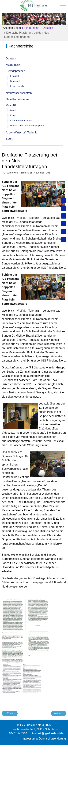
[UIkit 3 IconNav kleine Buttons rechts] (34, 747)
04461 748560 (18, 733)
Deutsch (11, 58)
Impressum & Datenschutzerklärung (44, 738)
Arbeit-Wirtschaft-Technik (21, 132)
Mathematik (13, 64)
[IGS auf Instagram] (63, 223)
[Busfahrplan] (63, 239)
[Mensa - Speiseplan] (63, 216)
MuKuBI (11, 105)
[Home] (63, 200)
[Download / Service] (63, 208)
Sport (9, 138)
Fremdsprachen (15, 70)
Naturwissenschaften (19, 93)
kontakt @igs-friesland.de (47, 733)
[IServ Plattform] (63, 231)
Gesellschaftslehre (17, 99)
